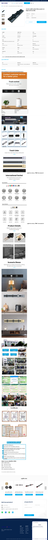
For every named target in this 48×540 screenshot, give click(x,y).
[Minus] (46, 522)
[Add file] (33, 539)
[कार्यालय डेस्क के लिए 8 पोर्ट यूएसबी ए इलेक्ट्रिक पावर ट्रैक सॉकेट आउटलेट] (29, 485)
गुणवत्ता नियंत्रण (27, 530)
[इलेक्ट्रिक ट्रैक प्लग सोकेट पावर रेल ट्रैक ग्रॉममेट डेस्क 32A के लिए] (39, 485)
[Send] (46, 539)
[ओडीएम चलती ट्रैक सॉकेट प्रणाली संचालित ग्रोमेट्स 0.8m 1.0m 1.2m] (8, 485)
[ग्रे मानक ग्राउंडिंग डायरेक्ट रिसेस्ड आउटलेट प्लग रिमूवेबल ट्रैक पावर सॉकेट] (15, 17)
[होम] (5, 3)
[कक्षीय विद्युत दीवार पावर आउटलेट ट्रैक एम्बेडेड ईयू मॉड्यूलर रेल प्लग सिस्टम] (18, 485)
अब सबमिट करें (29, 515)
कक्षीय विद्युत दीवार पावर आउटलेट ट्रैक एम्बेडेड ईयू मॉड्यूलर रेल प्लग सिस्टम (18, 493)
